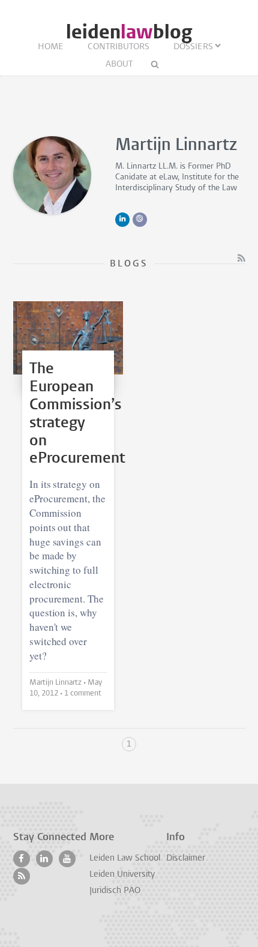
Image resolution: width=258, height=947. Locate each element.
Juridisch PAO (114, 890)
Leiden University (122, 874)
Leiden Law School (124, 858)
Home (51, 47)
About (119, 64)
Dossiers (193, 47)
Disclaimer (185, 858)
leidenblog (129, 32)
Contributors (118, 47)
